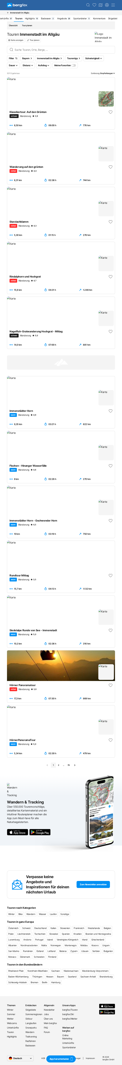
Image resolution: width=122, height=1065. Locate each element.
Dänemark (25, 956)
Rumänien (28, 951)
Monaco (12, 956)
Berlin (44, 982)
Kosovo (95, 945)
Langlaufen (30, 1023)
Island (50, 939)
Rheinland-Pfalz (16, 970)
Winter (11, 914)
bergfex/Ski (68, 1014)
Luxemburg (14, 939)
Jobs (46, 1014)
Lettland (51, 951)
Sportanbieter (69, 1047)
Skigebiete (30, 1009)
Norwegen (56, 945)
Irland (85, 939)
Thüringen (37, 976)
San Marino (13, 951)
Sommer (11, 1014)
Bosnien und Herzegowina (98, 933)
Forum (47, 1032)
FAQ (46, 1027)
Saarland (72, 976)
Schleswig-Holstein (17, 982)
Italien (53, 928)
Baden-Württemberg (18, 976)
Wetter (10, 1018)
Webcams (12, 1023)
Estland (40, 951)
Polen (11, 933)
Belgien (107, 928)
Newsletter (49, 1009)
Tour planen (27, 25)
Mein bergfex (50, 1023)
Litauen (84, 951)
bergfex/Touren (70, 1009)
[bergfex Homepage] (17, 5)
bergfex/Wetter (69, 1018)
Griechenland (97, 939)
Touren (10, 1032)
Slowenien (65, 928)
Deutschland (40, 928)
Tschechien (39, 933)
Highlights (12, 1036)
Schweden (39, 956)
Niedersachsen (71, 970)
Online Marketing (67, 1037)
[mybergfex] (107, 5)
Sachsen (55, 970)
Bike (20, 914)
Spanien (66, 933)
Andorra (27, 939)
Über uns (48, 1018)
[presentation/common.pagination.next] (75, 765)
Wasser (42, 914)
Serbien (96, 951)
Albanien (12, 945)
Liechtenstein (23, 933)
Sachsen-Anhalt (88, 976)
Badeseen (30, 1045)
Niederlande (94, 928)
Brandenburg (106, 976)
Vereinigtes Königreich (67, 939)
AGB (43, 1058)
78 (69, 765)
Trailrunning (31, 1036)
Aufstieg (42, 65)
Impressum (90, 1058)
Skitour (28, 1018)
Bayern (60, 976)
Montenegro (71, 945)
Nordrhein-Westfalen (37, 970)
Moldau (84, 945)
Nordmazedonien (28, 945)
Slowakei (53, 933)
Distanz (26, 65)
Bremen (34, 982)
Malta (44, 945)
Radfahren (30, 1041)
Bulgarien (108, 951)
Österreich (13, 928)
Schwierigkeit (92, 58)
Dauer (12, 65)
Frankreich (79, 928)
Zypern (74, 951)
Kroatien (78, 933)
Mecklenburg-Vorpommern (95, 970)
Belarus (63, 951)
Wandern (30, 914)
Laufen (53, 914)
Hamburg (55, 982)
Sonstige (64, 914)
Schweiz (26, 928)
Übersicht (13, 25)
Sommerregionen (33, 1014)
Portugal (39, 939)
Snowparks (30, 1027)
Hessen (49, 976)
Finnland (52, 956)
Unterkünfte (13, 1027)
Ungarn (106, 945)
